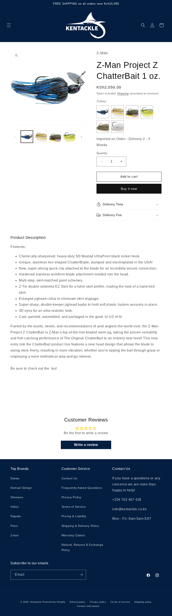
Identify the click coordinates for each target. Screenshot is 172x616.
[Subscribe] (81, 575)
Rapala (15, 516)
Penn (14, 525)
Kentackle (36, 602)
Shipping (123, 93)
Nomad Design (21, 487)
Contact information (88, 606)
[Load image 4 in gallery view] (69, 137)
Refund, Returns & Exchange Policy (82, 547)
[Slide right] (81, 136)
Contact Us (69, 478)
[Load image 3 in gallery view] (55, 137)
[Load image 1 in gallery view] (27, 137)
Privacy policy (98, 602)
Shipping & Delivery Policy (80, 525)
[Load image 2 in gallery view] (41, 137)
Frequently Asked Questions (81, 487)
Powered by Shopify (53, 602)
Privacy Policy (71, 497)
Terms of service (120, 602)
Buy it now (129, 188)
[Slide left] (15, 136)
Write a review (86, 445)
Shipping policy (143, 602)
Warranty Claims (73, 535)
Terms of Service (73, 506)
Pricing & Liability (73, 516)
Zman (14, 535)
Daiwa (14, 478)
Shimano (16, 497)
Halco (14, 506)
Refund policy (77, 602)
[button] (8, 25)
